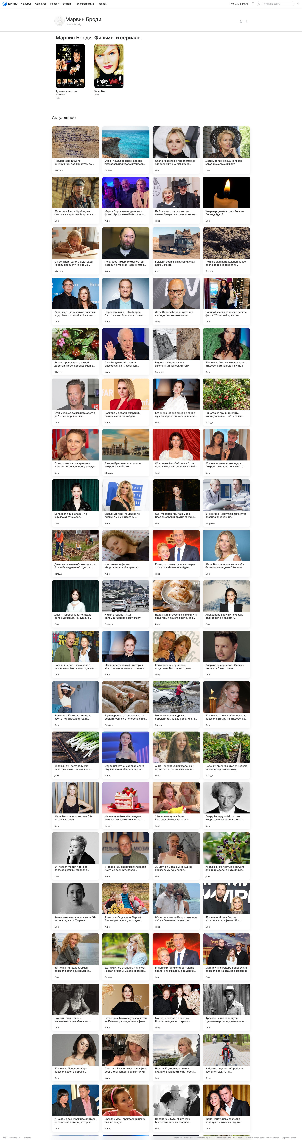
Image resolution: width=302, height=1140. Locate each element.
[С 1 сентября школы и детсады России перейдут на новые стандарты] (75, 251)
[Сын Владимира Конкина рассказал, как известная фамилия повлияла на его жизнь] (125, 351)
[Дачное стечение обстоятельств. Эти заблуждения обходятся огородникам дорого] (75, 553)
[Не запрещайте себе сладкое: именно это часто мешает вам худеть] (125, 805)
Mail (5, 1138)
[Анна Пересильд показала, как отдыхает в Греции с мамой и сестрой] (176, 755)
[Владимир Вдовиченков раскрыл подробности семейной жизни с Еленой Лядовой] (75, 301)
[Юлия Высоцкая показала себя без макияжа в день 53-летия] (226, 553)
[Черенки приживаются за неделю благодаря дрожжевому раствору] (226, 755)
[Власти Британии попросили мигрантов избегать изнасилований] (125, 452)
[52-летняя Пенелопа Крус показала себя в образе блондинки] (75, 1057)
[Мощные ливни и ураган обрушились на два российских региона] (176, 704)
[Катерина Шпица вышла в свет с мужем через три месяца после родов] (176, 402)
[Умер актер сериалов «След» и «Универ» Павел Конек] (226, 654)
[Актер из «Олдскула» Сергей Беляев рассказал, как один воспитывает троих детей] (125, 906)
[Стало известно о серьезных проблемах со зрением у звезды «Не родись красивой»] (75, 452)
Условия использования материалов (262, 1138)
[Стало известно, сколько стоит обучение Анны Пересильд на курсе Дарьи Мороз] (125, 755)
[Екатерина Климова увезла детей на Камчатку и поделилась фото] (125, 1007)
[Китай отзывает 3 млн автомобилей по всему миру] (125, 604)
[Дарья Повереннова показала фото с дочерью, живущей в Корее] (75, 604)
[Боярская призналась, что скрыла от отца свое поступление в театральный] (75, 503)
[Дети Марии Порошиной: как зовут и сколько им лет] (226, 150)
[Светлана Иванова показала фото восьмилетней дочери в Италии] (125, 1057)
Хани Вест (100, 91)
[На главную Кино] (12, 4)
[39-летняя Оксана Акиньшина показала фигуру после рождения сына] (176, 856)
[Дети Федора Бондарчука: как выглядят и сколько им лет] (176, 301)
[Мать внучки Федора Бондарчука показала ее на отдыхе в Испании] (226, 957)
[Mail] (5, 4)
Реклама (27, 1138)
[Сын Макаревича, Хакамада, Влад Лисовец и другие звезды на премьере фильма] (176, 503)
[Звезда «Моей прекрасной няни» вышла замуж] (125, 1108)
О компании (14, 1138)
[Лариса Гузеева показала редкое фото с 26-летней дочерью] (226, 301)
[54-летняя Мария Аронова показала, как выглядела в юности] (75, 856)
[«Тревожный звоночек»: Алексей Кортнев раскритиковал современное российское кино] (125, 856)
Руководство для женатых (66, 93)
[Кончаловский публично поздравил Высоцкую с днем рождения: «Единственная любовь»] (176, 654)
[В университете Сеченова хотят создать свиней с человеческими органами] (125, 704)
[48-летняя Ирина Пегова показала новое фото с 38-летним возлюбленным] (226, 906)
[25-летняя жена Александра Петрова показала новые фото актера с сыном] (226, 452)
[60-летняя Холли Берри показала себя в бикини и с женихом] (176, 906)
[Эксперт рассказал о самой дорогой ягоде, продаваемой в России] (75, 351)
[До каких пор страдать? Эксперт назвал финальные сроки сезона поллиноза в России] (125, 957)
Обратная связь (289, 1138)
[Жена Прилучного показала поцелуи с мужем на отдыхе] (226, 1108)
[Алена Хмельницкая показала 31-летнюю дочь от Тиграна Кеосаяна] (75, 906)
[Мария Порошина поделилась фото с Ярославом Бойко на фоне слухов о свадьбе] (125, 200)
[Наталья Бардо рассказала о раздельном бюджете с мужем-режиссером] (75, 654)
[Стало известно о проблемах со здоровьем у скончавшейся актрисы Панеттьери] (176, 150)
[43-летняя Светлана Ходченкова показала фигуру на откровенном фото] (226, 704)
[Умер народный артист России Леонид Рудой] (226, 200)
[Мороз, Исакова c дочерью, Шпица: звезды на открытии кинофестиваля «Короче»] (176, 1007)
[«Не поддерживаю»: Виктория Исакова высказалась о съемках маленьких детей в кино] (125, 654)
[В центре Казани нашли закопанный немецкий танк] (176, 351)
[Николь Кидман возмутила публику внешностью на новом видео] (176, 1057)
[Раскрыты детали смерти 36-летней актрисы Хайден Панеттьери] (125, 402)
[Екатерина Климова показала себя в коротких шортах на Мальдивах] (75, 704)
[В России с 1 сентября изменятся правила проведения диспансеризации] (226, 503)
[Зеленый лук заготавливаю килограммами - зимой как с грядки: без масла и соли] (75, 755)
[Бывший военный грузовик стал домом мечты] (176, 251)
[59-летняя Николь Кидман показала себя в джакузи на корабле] (75, 957)
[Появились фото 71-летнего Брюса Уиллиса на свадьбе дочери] (176, 1108)
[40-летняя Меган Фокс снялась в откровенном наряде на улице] (226, 351)
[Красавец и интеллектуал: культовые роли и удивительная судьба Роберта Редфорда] (226, 1007)
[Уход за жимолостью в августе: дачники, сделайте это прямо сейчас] (226, 856)
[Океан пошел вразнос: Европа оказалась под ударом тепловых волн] (125, 150)
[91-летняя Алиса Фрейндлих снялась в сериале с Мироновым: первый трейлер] (75, 200)
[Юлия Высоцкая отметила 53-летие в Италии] (75, 805)
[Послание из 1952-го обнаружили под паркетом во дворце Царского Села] (75, 150)
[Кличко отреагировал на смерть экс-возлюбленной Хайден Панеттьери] (176, 553)
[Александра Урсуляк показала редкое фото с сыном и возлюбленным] (226, 604)
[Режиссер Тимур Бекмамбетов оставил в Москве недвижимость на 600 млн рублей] (125, 251)
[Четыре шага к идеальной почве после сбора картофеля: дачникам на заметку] (226, 251)
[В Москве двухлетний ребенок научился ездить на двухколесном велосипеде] (226, 1057)
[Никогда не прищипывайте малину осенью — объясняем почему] (226, 402)
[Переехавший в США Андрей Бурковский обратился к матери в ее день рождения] (125, 301)
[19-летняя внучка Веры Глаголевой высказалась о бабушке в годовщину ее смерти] (176, 805)
